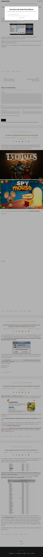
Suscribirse (32, 14)
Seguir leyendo (21, 17)
